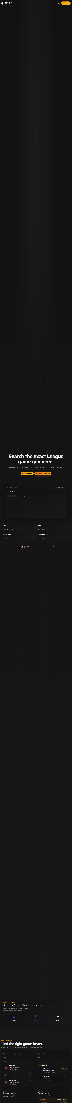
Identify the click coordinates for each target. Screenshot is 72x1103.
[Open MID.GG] (6, 3)
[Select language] (58, 3)
